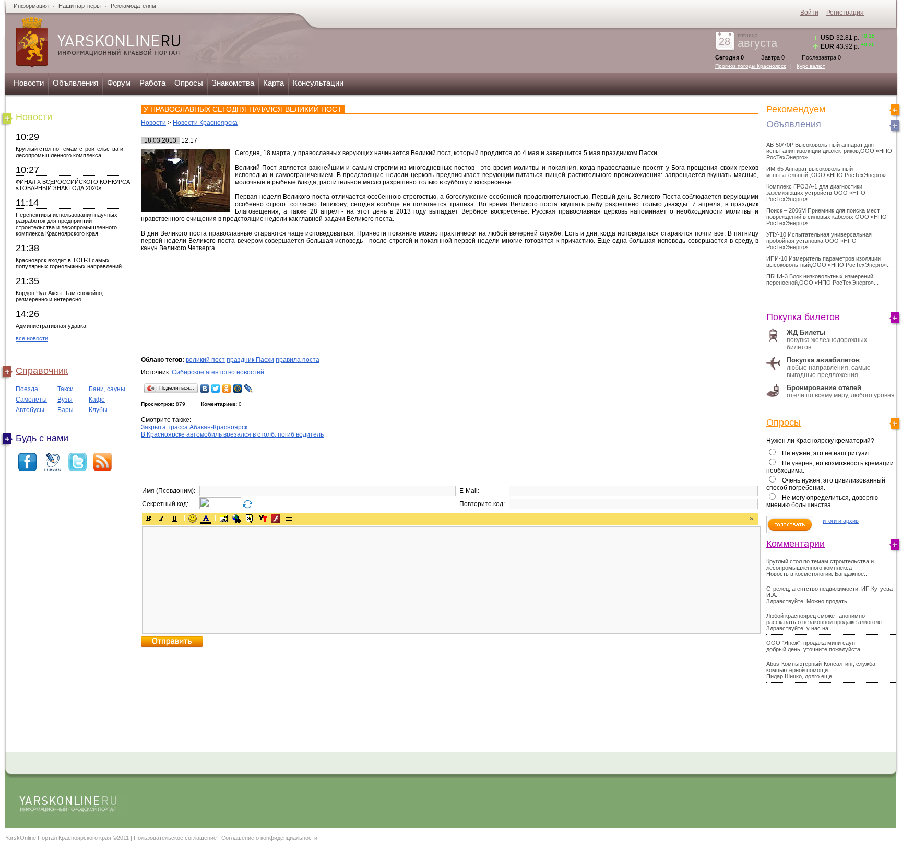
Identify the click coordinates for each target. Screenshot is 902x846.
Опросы (188, 82)
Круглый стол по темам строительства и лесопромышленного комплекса (69, 152)
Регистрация (845, 12)
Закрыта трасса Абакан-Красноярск (194, 427)
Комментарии (795, 543)
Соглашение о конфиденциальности (269, 838)
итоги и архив (841, 521)
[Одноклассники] (226, 388)
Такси (65, 389)
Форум (118, 82)
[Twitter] (215, 388)
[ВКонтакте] (204, 388)
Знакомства (233, 82)
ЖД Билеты (806, 332)
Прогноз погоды (750, 66)
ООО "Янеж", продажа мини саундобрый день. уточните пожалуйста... (815, 646)
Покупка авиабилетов (823, 360)
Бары (65, 410)
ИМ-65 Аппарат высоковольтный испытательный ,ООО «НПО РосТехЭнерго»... (828, 172)
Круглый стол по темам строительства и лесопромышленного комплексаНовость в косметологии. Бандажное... (820, 567)
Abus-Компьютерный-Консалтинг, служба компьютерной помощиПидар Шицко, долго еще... (820, 670)
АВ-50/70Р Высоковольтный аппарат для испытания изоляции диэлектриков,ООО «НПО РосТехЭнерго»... (829, 151)
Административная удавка (51, 326)
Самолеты (31, 399)
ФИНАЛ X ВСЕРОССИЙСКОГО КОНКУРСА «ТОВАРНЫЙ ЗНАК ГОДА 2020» (73, 185)
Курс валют (811, 66)
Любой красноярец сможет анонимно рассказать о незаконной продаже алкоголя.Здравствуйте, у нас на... (824, 622)
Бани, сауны (107, 389)
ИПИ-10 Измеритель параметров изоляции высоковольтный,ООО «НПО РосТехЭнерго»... (829, 261)
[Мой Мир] (237, 388)
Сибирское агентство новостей (218, 372)
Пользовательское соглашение (175, 838)
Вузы (65, 399)
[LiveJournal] (248, 388)
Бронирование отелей (824, 388)
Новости (29, 82)
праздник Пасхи (250, 359)
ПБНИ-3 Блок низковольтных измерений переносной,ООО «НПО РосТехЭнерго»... (822, 279)
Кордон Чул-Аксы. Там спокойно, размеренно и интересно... (59, 296)
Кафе (97, 399)
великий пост (205, 359)
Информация (31, 6)
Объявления (75, 82)
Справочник (42, 371)
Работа (152, 82)
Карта (273, 82)
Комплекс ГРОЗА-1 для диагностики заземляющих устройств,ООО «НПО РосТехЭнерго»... (815, 192)
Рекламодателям (133, 6)
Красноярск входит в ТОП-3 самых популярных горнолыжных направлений (69, 263)
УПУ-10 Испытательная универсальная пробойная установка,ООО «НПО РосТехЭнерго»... (819, 240)
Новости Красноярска (205, 122)
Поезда (27, 389)
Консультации (318, 82)
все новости (32, 338)
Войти (809, 12)
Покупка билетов (803, 317)
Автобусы (30, 410)
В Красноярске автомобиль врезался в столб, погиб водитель (232, 434)
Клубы (98, 410)
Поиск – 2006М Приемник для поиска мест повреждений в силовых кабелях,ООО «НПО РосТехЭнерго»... (826, 216)
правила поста (297, 359)
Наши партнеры (79, 6)
